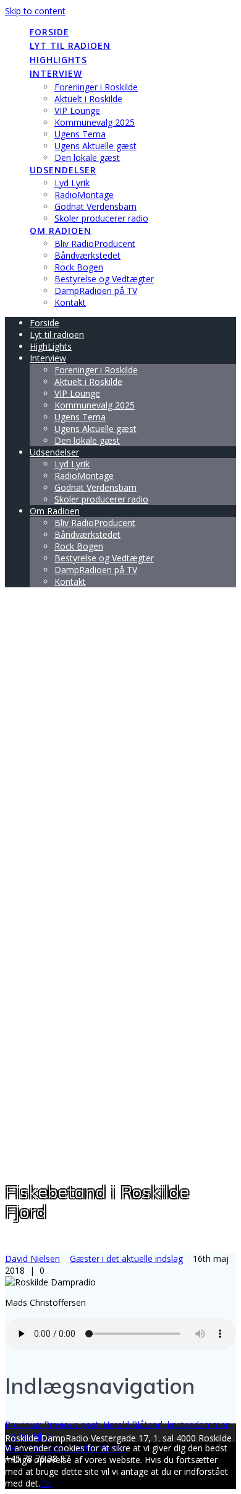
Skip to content (35, 11)
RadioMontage (84, 195)
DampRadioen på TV (95, 290)
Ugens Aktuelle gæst (95, 146)
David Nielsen (32, 1258)
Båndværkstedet (87, 255)
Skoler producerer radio (101, 218)
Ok (45, 1483)
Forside (49, 32)
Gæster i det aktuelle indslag (126, 1258)
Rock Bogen (78, 267)
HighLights (58, 60)
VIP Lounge (77, 110)
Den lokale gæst (87, 157)
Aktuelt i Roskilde (88, 99)
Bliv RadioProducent (94, 243)
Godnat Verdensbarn (95, 206)
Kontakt (70, 302)
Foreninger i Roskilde (96, 87)
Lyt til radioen (70, 45)
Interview (56, 73)
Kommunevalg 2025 (94, 122)
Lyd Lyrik (72, 183)
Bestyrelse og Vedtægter (104, 279)
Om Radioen (60, 230)
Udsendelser (63, 170)
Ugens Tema (80, 134)
